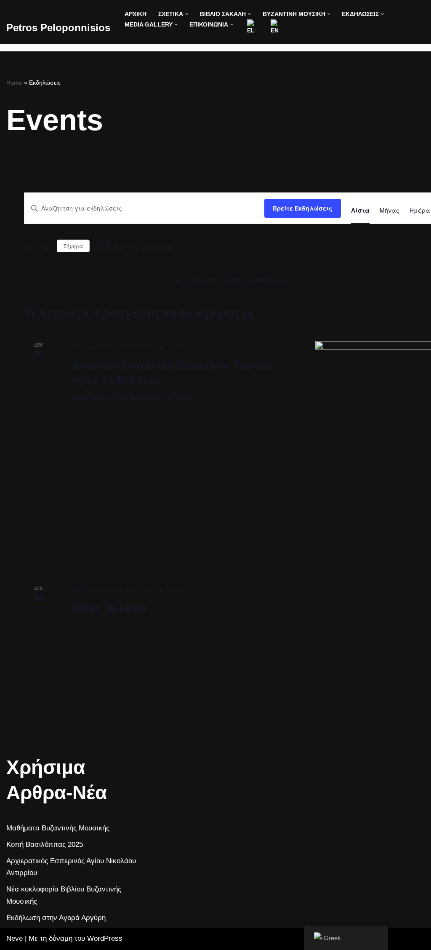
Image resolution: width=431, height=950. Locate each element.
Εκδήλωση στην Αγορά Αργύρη (56, 918)
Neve (14, 938)
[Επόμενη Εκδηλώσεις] (45, 248)
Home (14, 82)
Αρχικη (135, 14)
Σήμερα (73, 245)
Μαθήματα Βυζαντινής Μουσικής (57, 828)
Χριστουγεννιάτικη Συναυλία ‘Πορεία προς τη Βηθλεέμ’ (172, 372)
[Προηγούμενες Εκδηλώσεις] (29, 248)
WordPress (104, 938)
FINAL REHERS (109, 608)
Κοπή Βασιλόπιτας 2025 (44, 845)
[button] (186, 14)
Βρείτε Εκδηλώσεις (303, 208)
